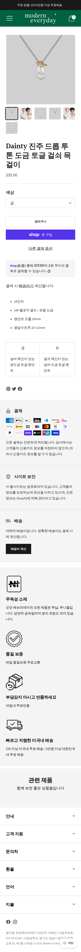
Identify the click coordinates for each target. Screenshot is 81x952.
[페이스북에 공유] (19, 388)
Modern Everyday (53, 943)
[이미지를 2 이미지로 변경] (26, 113)
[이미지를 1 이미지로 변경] (12, 113)
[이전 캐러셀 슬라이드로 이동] (6, 804)
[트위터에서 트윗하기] (14, 388)
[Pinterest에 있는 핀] (8, 388)
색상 (10, 192)
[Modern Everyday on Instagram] (14, 922)
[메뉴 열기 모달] (9, 18)
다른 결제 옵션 (40, 248)
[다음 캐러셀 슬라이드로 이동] (75, 804)
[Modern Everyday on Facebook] (8, 922)
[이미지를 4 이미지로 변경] (55, 113)
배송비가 (26, 285)
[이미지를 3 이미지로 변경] (40, 113)
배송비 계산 (18, 549)
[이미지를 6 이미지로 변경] (12, 128)
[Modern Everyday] (40, 18)
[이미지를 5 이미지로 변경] (69, 113)
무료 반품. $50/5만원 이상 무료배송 (39, 5)
